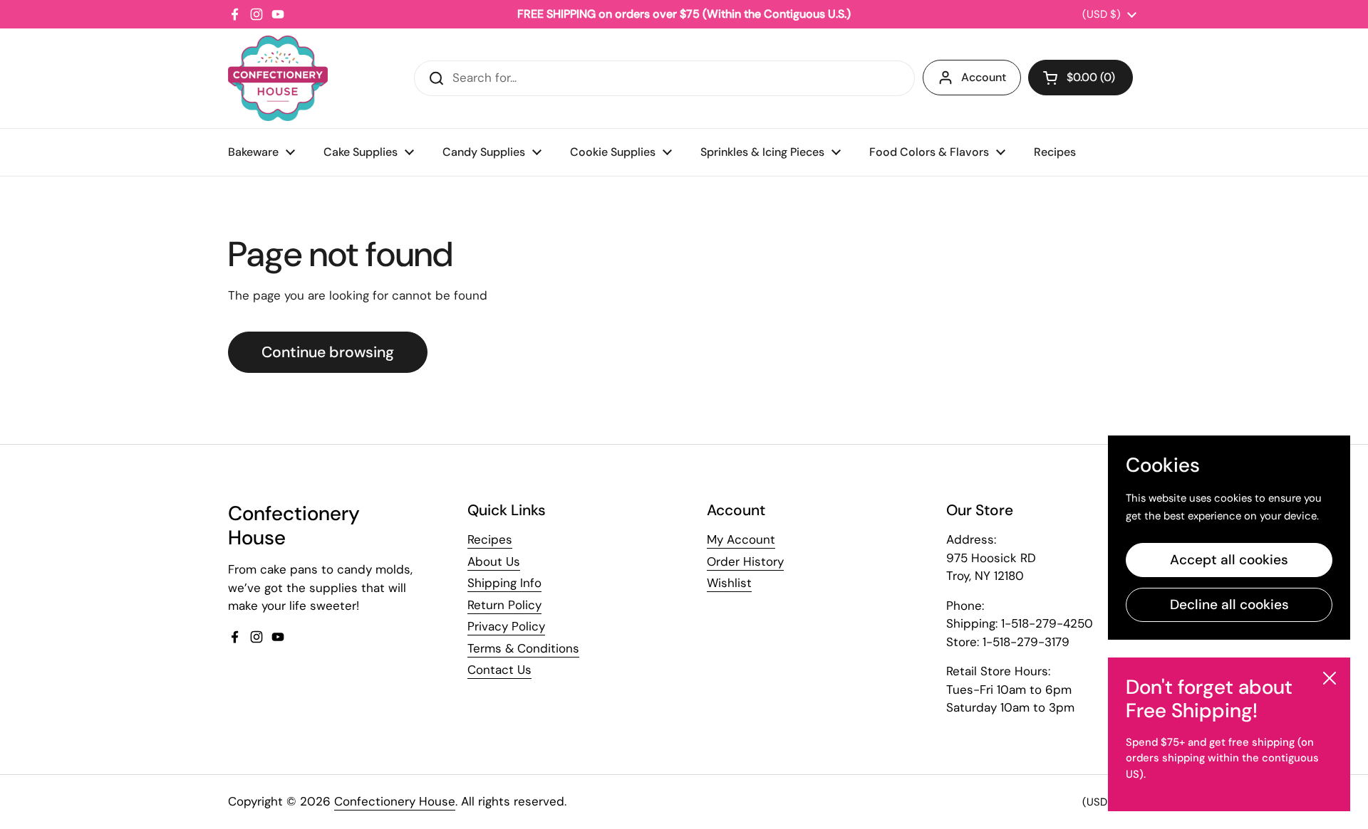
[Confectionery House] (278, 78)
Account (983, 77)
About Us (493, 561)
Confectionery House (394, 801)
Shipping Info (504, 583)
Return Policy (504, 605)
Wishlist (729, 583)
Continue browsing (327, 352)
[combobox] (664, 78)
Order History (745, 561)
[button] (1080, 77)
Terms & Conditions (523, 648)
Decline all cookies (1229, 604)
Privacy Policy (506, 626)
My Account (741, 539)
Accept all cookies (1229, 560)
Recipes (489, 539)
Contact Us (499, 669)
